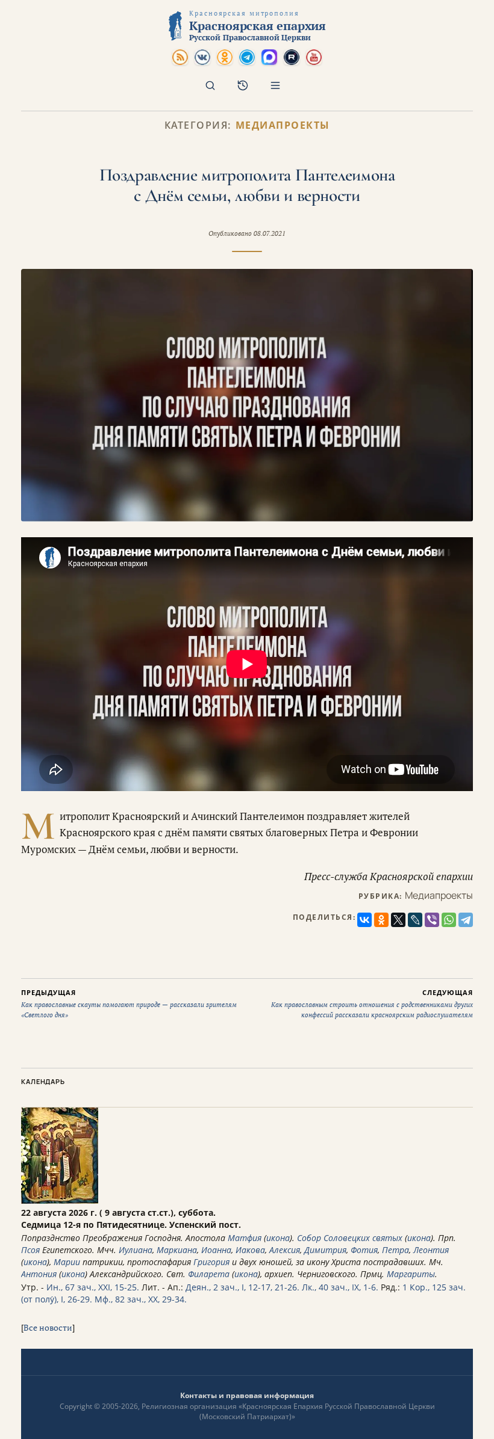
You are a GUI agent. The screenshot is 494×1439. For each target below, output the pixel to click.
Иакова (250, 1250)
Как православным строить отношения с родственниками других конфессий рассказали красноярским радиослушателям (372, 1003)
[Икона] (59, 1200)
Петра (395, 1250)
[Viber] (432, 920)
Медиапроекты (283, 125)
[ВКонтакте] (364, 920)
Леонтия (431, 1250)
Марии (67, 1262)
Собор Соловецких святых (349, 1237)
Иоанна (216, 1250)
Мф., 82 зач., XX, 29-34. (141, 1299)
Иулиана (135, 1250)
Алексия (284, 1250)
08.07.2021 (270, 233)
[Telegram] (465, 920)
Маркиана (177, 1250)
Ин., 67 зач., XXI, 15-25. (92, 1287)
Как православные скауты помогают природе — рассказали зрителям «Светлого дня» (129, 1003)
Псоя (30, 1250)
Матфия (244, 1237)
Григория (211, 1262)
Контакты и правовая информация (247, 1395)
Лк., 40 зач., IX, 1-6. (340, 1287)
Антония (39, 1274)
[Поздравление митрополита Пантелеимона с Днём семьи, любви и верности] (247, 395)
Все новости (47, 1327)
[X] (398, 920)
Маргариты (411, 1274)
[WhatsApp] (449, 920)
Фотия (364, 1250)
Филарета (209, 1274)
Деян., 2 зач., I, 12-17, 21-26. (242, 1287)
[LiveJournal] (415, 920)
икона (278, 1237)
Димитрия (325, 1250)
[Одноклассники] (381, 920)
